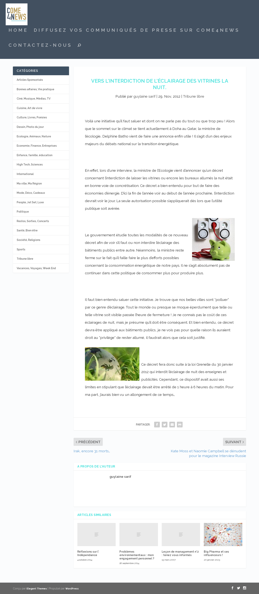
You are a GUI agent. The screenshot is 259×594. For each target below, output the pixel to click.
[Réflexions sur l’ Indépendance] (96, 534)
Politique (23, 211)
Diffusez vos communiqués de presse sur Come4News (137, 31)
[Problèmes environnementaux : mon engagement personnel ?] (138, 534)
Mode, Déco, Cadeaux (31, 192)
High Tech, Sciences (30, 164)
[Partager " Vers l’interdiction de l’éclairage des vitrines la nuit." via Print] (180, 424)
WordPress (72, 588)
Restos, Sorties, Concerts (33, 221)
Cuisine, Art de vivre (29, 108)
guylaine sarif (144, 96)
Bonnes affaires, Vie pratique (35, 89)
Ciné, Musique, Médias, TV (33, 98)
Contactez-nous (40, 46)
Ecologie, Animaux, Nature (34, 136)
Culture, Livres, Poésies (32, 117)
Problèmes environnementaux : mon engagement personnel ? (136, 555)
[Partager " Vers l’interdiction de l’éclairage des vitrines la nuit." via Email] (172, 424)
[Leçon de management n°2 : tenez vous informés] (181, 534)
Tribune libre (193, 96)
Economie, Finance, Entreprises (37, 145)
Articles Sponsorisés (30, 79)
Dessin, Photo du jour (30, 126)
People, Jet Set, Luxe (30, 202)
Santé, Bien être (27, 230)
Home (18, 31)
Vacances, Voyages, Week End (36, 268)
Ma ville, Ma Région (29, 183)
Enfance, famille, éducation (34, 155)
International (25, 174)
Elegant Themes (37, 588)
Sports (21, 249)
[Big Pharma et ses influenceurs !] (223, 534)
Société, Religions (28, 239)
